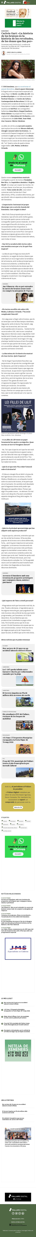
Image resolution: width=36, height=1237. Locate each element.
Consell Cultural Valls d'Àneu (10, 827)
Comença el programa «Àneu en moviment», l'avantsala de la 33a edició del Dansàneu (16, 916)
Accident (5, 645)
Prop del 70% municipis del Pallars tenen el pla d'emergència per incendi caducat (18, 763)
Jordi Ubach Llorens (14, 52)
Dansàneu (5, 284)
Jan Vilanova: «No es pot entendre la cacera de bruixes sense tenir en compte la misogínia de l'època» (18, 288)
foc (4, 758)
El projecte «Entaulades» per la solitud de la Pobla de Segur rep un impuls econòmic (17, 1031)
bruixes (28, 821)
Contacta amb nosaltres (15, 1230)
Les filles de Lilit (7, 831)
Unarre (13, 824)
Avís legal (24, 1230)
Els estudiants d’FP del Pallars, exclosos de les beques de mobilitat (16, 716)
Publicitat (5, 1230)
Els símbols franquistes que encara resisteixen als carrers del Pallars (13, 1118)
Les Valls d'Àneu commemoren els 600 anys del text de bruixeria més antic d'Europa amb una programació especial (17, 930)
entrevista (5, 824)
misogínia (20, 824)
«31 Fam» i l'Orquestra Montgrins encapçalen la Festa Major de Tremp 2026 (17, 740)
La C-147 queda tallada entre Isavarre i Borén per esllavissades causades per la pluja (18, 671)
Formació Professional (9, 711)
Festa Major (6, 735)
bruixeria (21, 821)
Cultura (5, 821)
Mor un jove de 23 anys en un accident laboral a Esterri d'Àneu (17, 649)
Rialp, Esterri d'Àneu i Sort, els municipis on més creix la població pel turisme (16, 1017)
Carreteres (6, 667)
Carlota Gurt (23, 827)
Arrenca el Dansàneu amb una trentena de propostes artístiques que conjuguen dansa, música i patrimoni (18, 579)
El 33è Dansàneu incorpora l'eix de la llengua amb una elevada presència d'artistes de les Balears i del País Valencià (16, 923)
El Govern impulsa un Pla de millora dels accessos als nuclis (16, 694)
